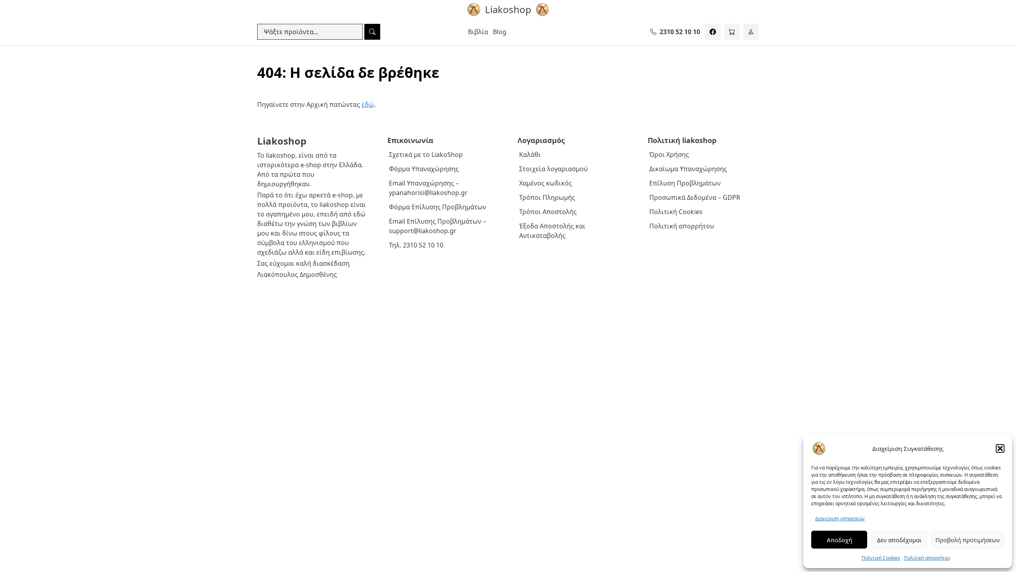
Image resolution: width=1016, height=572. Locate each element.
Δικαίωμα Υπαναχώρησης (688, 168)
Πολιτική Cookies (881, 558)
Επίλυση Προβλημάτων (685, 183)
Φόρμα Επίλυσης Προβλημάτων (437, 207)
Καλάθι (530, 154)
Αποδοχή (839, 540)
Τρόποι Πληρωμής (547, 197)
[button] (1000, 448)
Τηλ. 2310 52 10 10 (416, 245)
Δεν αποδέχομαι (899, 540)
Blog (499, 31)
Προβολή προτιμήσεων (967, 540)
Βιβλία (478, 31)
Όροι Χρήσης (669, 154)
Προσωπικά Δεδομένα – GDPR (694, 197)
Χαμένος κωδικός (545, 183)
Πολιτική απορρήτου (927, 558)
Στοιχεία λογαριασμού (553, 168)
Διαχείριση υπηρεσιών (840, 518)
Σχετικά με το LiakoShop (426, 154)
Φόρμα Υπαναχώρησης (424, 168)
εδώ (368, 104)
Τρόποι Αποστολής (548, 211)
